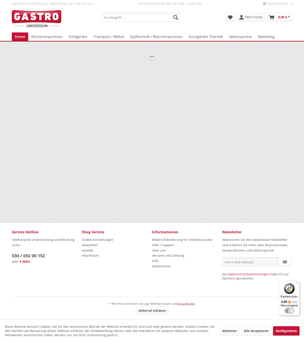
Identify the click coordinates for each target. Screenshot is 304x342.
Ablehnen (229, 331)
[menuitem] (141, 17)
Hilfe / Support (163, 245)
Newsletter (90, 245)
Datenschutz (161, 266)
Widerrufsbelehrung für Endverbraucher (182, 240)
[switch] (289, 310)
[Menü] (297, 283)
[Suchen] (175, 17)
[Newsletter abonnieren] (285, 262)
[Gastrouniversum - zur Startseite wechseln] (37, 19)
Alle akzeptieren (256, 331)
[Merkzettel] (230, 17)
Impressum (90, 255)
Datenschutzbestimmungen (248, 274)
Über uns (159, 250)
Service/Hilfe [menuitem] (277, 4)
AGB (155, 261)
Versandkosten (185, 304)
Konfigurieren (286, 331)
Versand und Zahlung (168, 255)
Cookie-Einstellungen (97, 240)
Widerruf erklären (152, 310)
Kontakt (87, 250)
